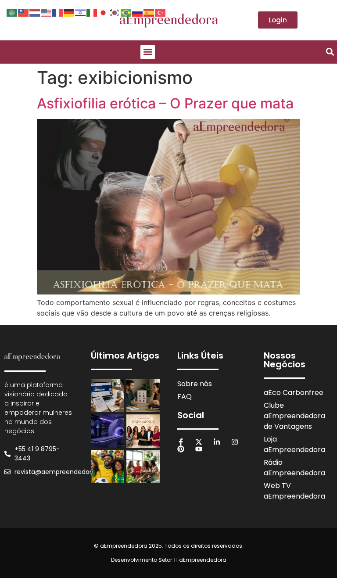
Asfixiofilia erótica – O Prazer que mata (165, 103)
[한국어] (115, 11)
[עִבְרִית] (80, 11)
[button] (147, 52)
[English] (46, 11)
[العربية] (12, 11)
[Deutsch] (69, 11)
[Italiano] (92, 11)
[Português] (126, 11)
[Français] (58, 11)
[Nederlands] (35, 11)
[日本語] (103, 11)
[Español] (149, 11)
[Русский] (137, 11)
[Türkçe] (160, 11)
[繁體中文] (23, 11)
